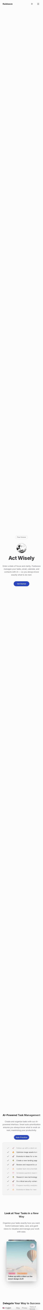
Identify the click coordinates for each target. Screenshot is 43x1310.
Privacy (24, 1308)
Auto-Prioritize (21, 1137)
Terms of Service (33, 1308)
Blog (18, 1308)
